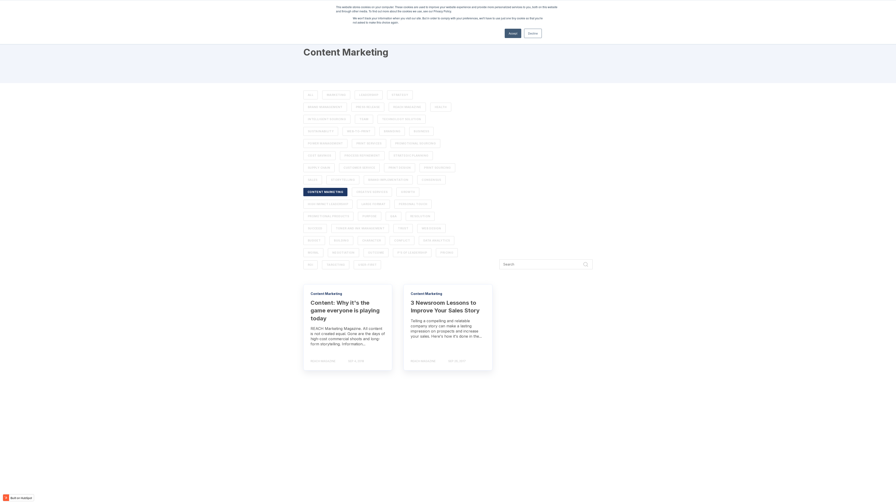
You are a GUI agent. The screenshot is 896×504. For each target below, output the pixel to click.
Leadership (368, 95)
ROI (310, 264)
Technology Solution (401, 119)
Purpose (369, 216)
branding (392, 131)
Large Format (373, 204)
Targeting (335, 264)
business (421, 131)
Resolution (420, 216)
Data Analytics (436, 240)
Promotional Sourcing (415, 143)
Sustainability (321, 131)
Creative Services (372, 192)
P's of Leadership (412, 252)
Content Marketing (325, 192)
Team (363, 119)
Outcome (376, 252)
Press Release (368, 107)
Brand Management (325, 107)
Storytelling (343, 180)
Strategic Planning (410, 155)
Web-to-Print (359, 131)
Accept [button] (513, 33)
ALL (310, 95)
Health (441, 107)
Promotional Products (328, 216)
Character (371, 240)
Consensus (431, 180)
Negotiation (343, 252)
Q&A (393, 216)
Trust (403, 228)
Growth (408, 192)
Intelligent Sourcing (327, 119)
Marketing (336, 95)
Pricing (446, 252)
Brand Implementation (388, 180)
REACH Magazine (407, 107)
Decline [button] (533, 33)
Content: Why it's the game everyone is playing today (345, 310)
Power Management (325, 143)
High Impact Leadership (328, 204)
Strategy (400, 95)
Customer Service (359, 167)
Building (341, 240)
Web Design (431, 228)
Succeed (315, 228)
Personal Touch (413, 204)
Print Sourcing (437, 167)
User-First (367, 264)
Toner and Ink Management (360, 228)
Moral (313, 252)
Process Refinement (362, 155)
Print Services (369, 143)
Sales (313, 180)
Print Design (399, 167)
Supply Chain (319, 167)
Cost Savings (319, 155)
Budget (314, 240)
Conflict (402, 240)
